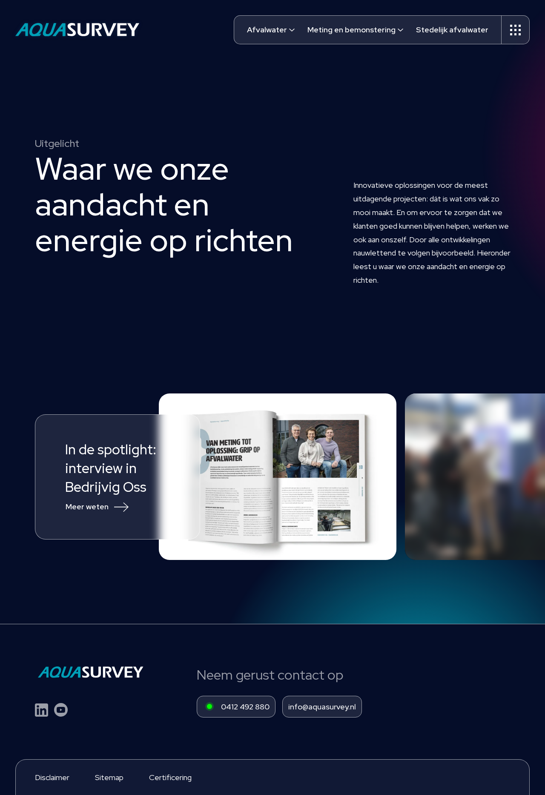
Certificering (170, 777)
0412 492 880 (245, 707)
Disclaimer (52, 777)
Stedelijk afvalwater (452, 29)
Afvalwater (267, 29)
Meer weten (87, 506)
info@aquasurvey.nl (322, 707)
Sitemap (109, 777)
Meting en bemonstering (351, 29)
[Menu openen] (515, 30)
